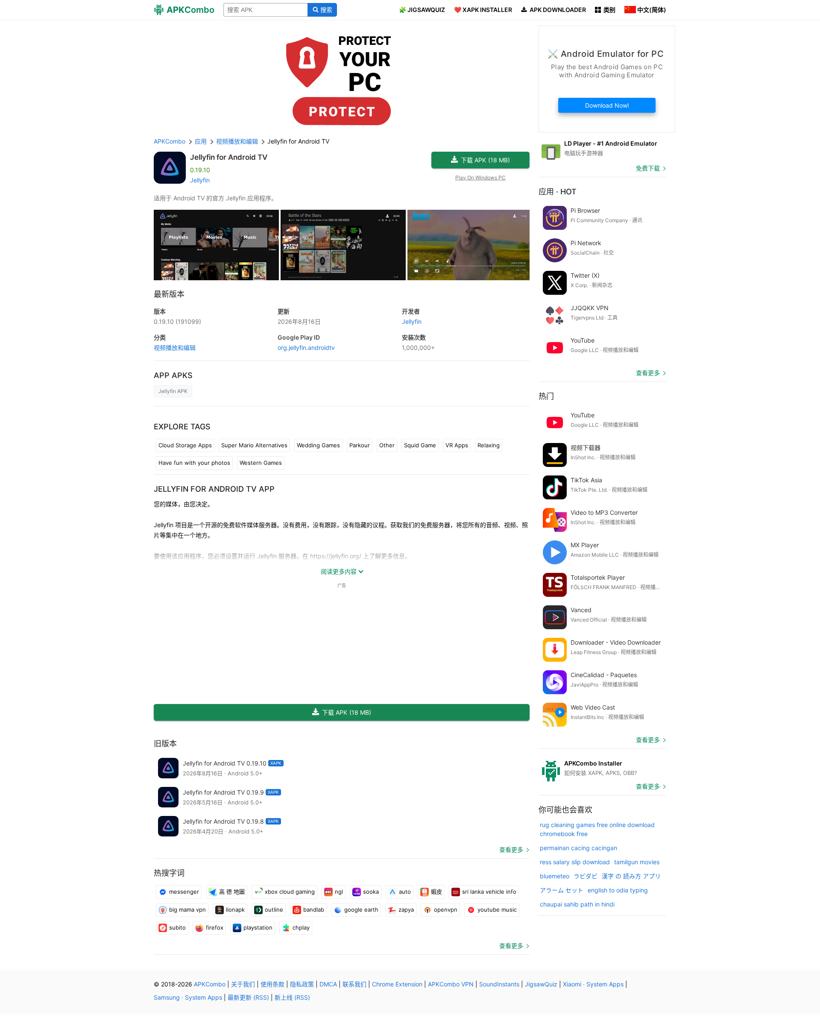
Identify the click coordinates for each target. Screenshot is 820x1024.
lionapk (235, 909)
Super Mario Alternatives (254, 445)
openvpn (445, 909)
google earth (361, 909)
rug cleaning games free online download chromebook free (597, 829)
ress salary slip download (575, 862)
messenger (184, 891)
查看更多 (511, 849)
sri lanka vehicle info (489, 891)
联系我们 (354, 984)
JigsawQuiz (541, 984)
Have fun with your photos (194, 462)
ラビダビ (585, 876)
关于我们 (243, 984)
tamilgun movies (636, 862)
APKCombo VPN (451, 984)
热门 (546, 396)
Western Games (261, 462)
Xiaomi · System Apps (593, 984)
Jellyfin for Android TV (228, 157)
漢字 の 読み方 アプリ (631, 876)
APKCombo (169, 141)
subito (177, 927)
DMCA (328, 984)
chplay (301, 927)
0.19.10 (177, 321)
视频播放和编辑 (175, 347)
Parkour (359, 445)
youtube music (497, 909)
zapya (406, 909)
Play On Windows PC (480, 177)
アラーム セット (561, 890)
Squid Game (420, 445)
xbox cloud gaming (290, 891)
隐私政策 (302, 984)
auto (405, 891)
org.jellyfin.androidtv (306, 347)
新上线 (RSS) (292, 997)
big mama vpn (187, 909)
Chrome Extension (397, 984)
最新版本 (169, 294)
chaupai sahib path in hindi (577, 904)
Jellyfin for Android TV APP (214, 488)
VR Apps (456, 445)
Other (387, 445)
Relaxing (488, 445)
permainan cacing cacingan (578, 847)
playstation (257, 927)
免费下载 (648, 168)
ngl (339, 891)
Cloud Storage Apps (185, 445)
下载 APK (485, 160)
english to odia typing (618, 890)
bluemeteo (554, 876)
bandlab (313, 909)
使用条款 (272, 984)
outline (274, 909)
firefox (214, 927)
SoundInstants (499, 984)
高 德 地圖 (232, 891)
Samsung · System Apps (188, 997)
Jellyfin (200, 180)
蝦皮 (436, 891)
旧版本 (165, 743)
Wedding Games (318, 445)
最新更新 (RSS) (248, 997)
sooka (371, 891)
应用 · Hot (558, 191)
